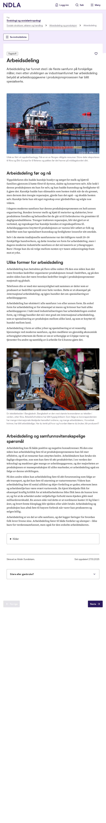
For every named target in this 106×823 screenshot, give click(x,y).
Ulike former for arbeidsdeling (35, 262)
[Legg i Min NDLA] (96, 53)
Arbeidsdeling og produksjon (63, 25)
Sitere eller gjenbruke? (22, 574)
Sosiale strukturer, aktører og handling (25, 25)
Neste (93, 604)
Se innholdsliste (18, 37)
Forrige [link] (14, 604)
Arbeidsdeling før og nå (29, 173)
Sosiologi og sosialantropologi (24, 20)
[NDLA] (12, 5)
